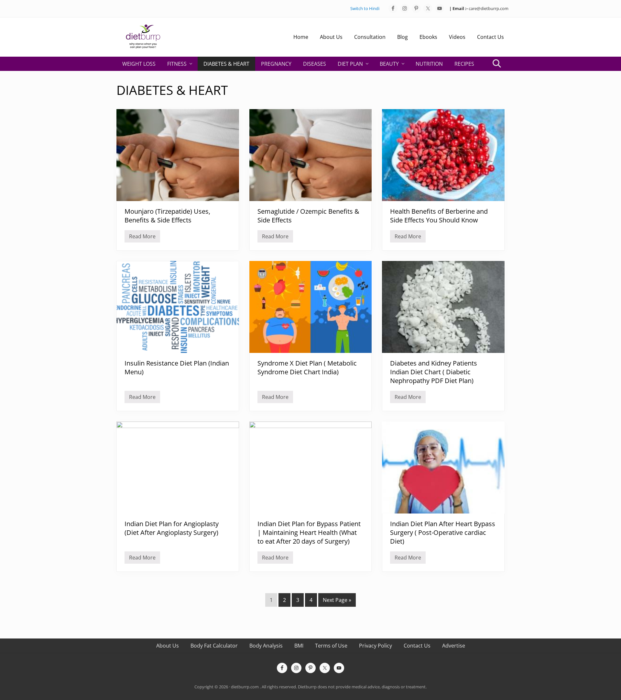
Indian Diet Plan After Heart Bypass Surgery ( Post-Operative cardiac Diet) (442, 532)
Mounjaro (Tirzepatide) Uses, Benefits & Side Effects (167, 215)
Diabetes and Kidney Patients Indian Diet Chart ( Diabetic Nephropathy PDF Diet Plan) (433, 372)
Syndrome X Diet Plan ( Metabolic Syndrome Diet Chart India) (307, 367)
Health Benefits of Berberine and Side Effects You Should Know (439, 215)
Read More (142, 238)
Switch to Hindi (364, 8)
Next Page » (336, 601)
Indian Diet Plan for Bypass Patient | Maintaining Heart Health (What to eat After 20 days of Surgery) (309, 532)
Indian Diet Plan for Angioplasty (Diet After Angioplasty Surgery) (172, 528)
